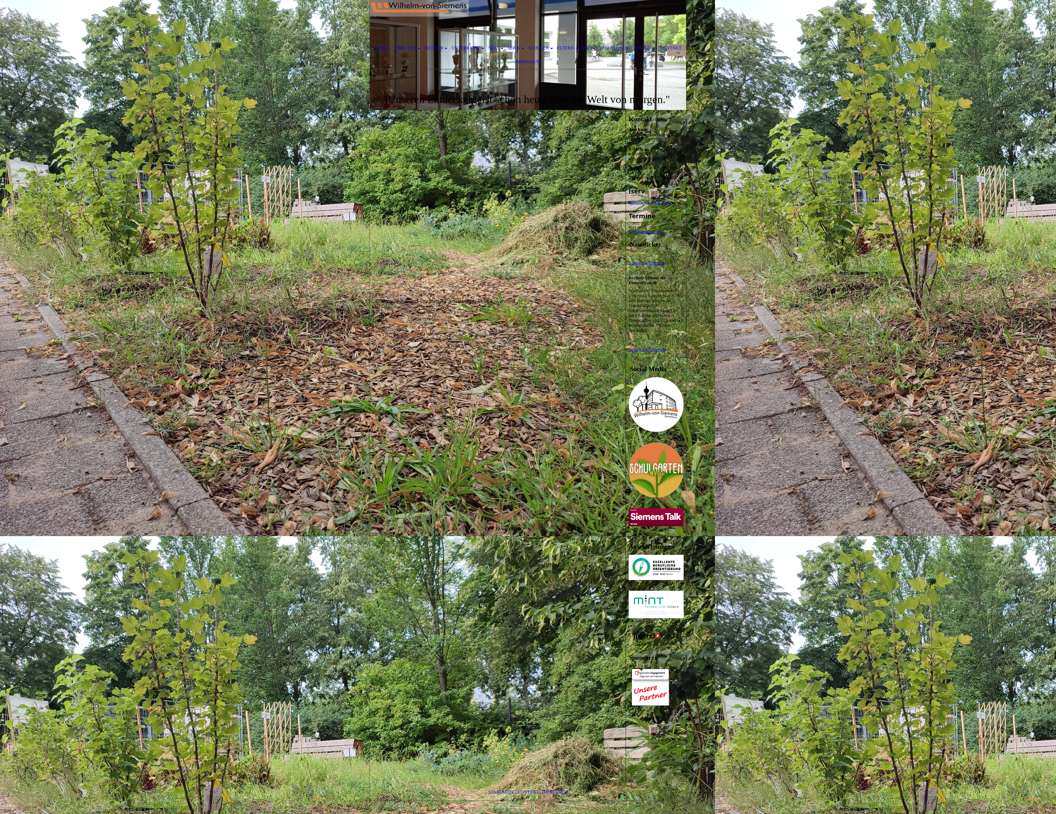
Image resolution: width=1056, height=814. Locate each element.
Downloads (614, 48)
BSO (586, 48)
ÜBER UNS (405, 48)
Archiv (642, 48)
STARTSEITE (501, 792)
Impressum (528, 61)
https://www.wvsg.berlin (650, 202)
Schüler (538, 48)
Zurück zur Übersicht (647, 263)
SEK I (493, 48)
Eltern (565, 48)
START (382, 48)
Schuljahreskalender (646, 232)
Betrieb (434, 48)
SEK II (514, 48)
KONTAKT (528, 792)
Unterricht (466, 48)
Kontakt (670, 48)
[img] (511, 20)
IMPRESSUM (555, 792)
